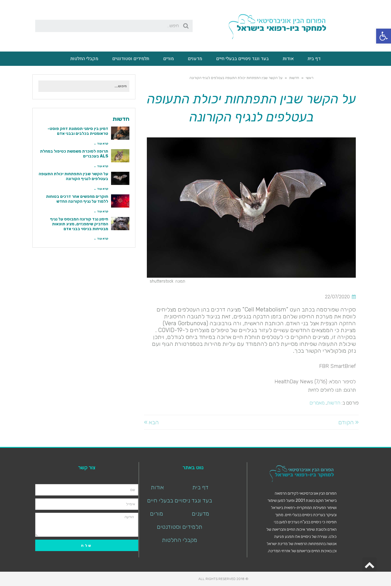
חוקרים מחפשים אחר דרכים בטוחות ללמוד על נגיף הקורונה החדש (77, 199)
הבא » (151, 422)
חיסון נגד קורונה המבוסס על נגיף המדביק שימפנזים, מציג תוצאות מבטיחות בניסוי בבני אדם (79, 224)
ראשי (309, 78)
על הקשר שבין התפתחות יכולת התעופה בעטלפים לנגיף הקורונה (73, 176)
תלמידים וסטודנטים (130, 58)
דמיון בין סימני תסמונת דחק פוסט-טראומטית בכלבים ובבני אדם (78, 131)
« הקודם (348, 422)
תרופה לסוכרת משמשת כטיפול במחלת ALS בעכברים (74, 154)
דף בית (314, 58)
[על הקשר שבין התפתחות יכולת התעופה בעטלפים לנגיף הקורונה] (120, 178)
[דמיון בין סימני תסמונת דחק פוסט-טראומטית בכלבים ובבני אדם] (120, 133)
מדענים (195, 58)
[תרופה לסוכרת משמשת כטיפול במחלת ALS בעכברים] (120, 155)
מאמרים (317, 403)
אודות (288, 58)
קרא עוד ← (101, 143)
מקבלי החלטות (84, 58)
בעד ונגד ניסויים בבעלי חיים (242, 58)
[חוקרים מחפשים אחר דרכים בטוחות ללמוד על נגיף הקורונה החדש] (120, 201)
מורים (168, 58)
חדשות (294, 78)
